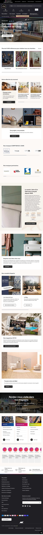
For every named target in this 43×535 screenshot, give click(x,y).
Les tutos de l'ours (5, 16)
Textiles (18, 431)
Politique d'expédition (38, 530)
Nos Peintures (4, 479)
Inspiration (18, 13)
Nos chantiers (4, 510)
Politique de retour (38, 528)
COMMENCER (9, 102)
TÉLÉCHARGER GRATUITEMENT (10, 346)
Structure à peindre (34, 429)
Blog (2, 506)
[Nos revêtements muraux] (21, 59)
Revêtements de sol (5, 482)
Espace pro (24, 1)
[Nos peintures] (8, 59)
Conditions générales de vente (29, 528)
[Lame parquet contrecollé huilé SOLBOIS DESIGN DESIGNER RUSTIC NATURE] (36, 87)
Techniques (32, 433)
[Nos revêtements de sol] (35, 59)
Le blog (13, 16)
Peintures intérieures (7, 427)
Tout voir (39, 48)
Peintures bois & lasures (7, 429)
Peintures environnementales (6, 432)
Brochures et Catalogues (6, 492)
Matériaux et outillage (6, 486)
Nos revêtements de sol (35, 68)
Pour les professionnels (26, 488)
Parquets (18, 429)
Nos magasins (25, 482)
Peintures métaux (6, 435)
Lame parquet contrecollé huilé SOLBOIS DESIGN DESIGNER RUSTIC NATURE (36, 95)
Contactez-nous (25, 486)
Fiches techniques (31, 1)
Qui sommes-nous (25, 484)
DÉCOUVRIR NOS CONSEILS (9, 305)
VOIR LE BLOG (27, 305)
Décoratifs (32, 431)
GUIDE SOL (8, 386)
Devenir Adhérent (25, 490)
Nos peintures (8, 68)
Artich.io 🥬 (16, 525)
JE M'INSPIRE (7, 266)
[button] (28, 11)
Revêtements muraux (6, 484)
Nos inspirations (5, 508)
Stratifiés (18, 427)
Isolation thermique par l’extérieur (8, 488)
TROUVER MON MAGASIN (7, 35)
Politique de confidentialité (19, 528)
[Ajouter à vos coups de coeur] (27, 83)
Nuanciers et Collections (6, 490)
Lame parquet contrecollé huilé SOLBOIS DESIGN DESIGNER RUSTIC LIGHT (23, 95)
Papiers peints (33, 427)
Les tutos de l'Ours (5, 504)
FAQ (2, 502)
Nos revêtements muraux (21, 68)
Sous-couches (19, 435)
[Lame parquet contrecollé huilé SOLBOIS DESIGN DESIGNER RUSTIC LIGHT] (23, 87)
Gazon (18, 433)
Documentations (38, 1)
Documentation (5, 500)
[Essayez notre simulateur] (9, 86)
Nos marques (12, 13)
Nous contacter (18, 1)
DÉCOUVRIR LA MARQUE (30, 223)
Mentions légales (10, 528)
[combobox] (25, 6)
